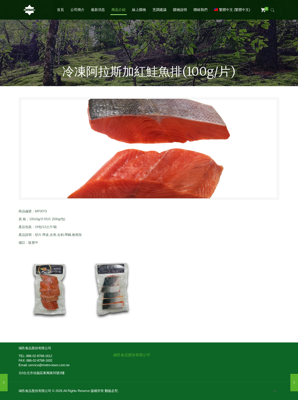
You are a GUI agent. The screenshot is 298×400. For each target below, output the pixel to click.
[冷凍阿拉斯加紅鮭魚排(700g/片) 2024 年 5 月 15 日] (294, 382)
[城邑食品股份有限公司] (29, 10)
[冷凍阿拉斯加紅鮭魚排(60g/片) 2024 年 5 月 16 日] (4, 382)
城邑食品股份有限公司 (131, 355)
